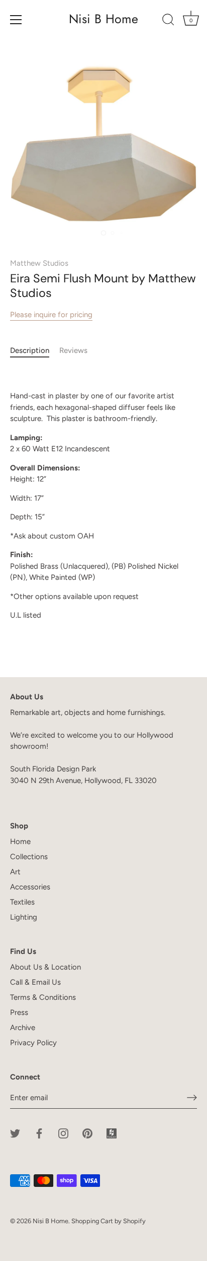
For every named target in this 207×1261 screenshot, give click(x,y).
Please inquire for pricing (51, 314)
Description (29, 350)
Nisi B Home (103, 19)
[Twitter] (15, 1132)
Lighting (23, 917)
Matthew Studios (39, 263)
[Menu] (16, 20)
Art (15, 871)
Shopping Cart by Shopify (108, 1221)
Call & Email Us (35, 982)
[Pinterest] (87, 1132)
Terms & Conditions (43, 997)
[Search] (168, 21)
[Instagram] (63, 1132)
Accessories (30, 886)
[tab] (34, 350)
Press (19, 1012)
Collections (29, 856)
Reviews (73, 350)
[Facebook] (39, 1132)
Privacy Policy (33, 1042)
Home (20, 841)
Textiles (22, 902)
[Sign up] (192, 1098)
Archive (22, 1027)
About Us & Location (45, 967)
